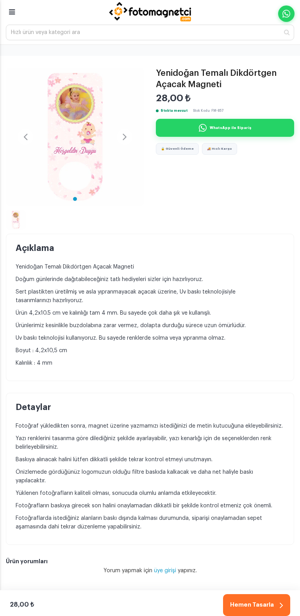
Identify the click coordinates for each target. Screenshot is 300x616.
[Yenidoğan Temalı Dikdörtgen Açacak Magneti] (75, 137)
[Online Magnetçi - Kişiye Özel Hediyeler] (150, 11)
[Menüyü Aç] (12, 9)
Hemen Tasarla (252, 605)
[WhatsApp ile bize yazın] (286, 13)
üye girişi (166, 570)
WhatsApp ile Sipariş (231, 128)
